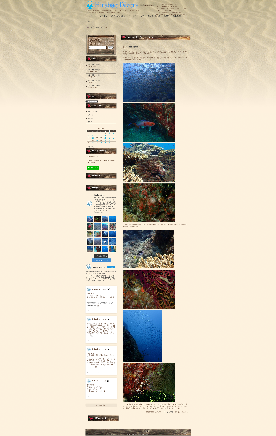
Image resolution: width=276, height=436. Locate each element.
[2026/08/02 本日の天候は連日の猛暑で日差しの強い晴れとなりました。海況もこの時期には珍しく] (90, 249)
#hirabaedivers (91, 305)
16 (109, 138)
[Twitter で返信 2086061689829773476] (88, 396)
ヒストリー (91, 115)
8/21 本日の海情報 (94, 70)
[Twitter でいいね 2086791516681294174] (96, 372)
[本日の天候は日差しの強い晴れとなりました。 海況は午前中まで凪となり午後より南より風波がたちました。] (97, 219)
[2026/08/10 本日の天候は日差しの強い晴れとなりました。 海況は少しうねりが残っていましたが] (112, 234)
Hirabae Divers (96, 289)
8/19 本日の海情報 (94, 80)
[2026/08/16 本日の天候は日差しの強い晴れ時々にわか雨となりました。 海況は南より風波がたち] (97, 226)
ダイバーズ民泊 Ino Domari (150, 16)
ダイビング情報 (168, 412)
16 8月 (105, 289)
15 (105, 138)
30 (109, 142)
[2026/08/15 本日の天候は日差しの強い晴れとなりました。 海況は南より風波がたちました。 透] (105, 226)
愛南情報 (90, 118)
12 (93, 138)
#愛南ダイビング (96, 303)
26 (93, 142)
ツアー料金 (103, 16)
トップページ (92, 16)
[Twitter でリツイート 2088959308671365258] (92, 310)
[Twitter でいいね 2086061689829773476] (96, 396)
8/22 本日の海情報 (94, 64)
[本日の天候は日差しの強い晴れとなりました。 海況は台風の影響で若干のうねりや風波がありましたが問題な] (90, 241)
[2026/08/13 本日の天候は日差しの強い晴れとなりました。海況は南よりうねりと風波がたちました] (90, 234)
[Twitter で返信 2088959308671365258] (88, 310)
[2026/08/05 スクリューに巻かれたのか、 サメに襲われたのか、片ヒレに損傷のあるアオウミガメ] (105, 241)
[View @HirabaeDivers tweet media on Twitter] (98, 305)
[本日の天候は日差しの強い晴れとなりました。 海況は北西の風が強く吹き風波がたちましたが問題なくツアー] (105, 234)
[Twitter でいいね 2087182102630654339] (96, 340)
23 (109, 140)
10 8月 (105, 349)
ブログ (90, 21)
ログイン (186, 434)
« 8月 (88, 147)
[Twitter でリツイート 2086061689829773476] (92, 396)
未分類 (90, 122)
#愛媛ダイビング (107, 303)
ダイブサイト (133, 16)
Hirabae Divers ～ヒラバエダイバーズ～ (112, 5)
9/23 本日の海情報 (131, 47)
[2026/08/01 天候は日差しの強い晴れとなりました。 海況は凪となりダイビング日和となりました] (97, 249)
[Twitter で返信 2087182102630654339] (88, 340)
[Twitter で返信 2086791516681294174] (88, 372)
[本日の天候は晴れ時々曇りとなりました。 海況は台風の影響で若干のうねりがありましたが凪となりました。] (97, 241)
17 (113, 138)
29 (105, 142)
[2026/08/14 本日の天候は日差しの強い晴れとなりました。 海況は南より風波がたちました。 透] (112, 226)
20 (97, 140)
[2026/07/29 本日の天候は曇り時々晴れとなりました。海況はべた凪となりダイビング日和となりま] (105, 249)
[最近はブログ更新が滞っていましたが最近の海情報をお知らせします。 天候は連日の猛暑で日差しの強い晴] (112, 249)
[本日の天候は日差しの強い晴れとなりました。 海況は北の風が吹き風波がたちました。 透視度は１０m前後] (97, 234)
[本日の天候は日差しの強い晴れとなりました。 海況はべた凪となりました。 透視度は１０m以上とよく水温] (105, 219)
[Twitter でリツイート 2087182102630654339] (92, 340)
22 (105, 140)
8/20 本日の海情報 (94, 75)
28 (101, 142)
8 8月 (104, 381)
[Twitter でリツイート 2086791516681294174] (92, 372)
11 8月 (105, 319)
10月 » (93, 147)
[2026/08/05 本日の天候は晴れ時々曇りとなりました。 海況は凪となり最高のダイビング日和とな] (112, 241)
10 (113, 135)
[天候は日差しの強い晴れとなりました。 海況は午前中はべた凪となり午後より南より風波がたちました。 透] (112, 219)
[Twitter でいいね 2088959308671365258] (96, 310)
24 (113, 140)
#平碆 (89, 303)
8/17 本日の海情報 (94, 85)
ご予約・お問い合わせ (118, 16)
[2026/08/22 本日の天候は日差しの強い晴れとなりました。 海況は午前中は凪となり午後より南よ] (90, 219)
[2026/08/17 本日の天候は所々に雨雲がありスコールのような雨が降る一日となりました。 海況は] (90, 226)
